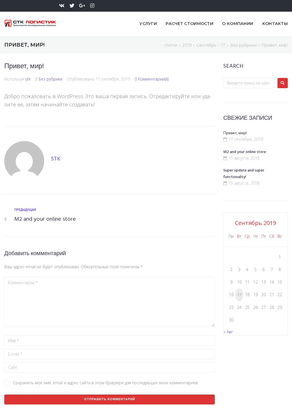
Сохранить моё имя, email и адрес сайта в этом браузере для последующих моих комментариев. (106, 382)
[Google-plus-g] (82, 5)
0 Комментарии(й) (152, 79)
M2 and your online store (244, 152)
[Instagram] (92, 5)
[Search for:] (249, 83)
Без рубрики (243, 45)
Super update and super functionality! (243, 173)
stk (28, 79)
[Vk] (61, 5)
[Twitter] (72, 5)
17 (223, 45)
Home (171, 45)
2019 (187, 45)
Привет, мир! (235, 133)
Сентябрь (206, 45)
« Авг (228, 331)
